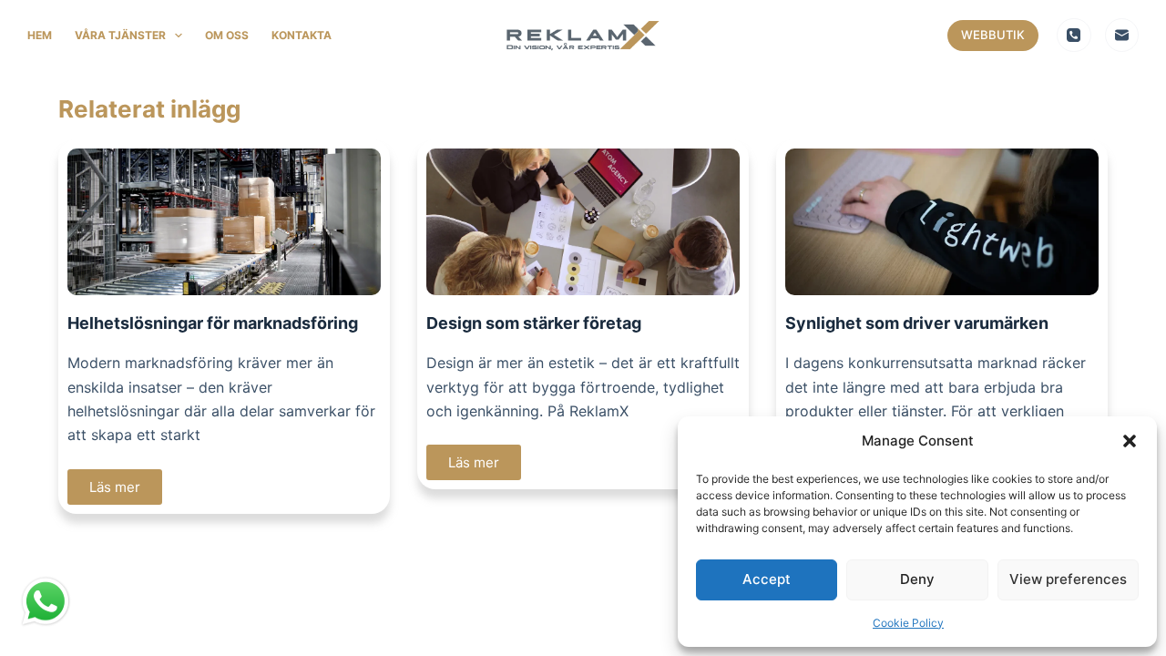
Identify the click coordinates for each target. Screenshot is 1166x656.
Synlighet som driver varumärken (916, 323)
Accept (766, 579)
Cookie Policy (908, 623)
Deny (917, 579)
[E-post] (1122, 35)
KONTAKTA (301, 35)
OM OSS (227, 35)
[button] (1129, 441)
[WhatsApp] (45, 603)
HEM (39, 35)
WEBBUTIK (993, 34)
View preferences (1068, 579)
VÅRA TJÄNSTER (120, 35)
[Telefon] (1074, 35)
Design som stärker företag (533, 323)
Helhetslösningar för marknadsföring (212, 323)
